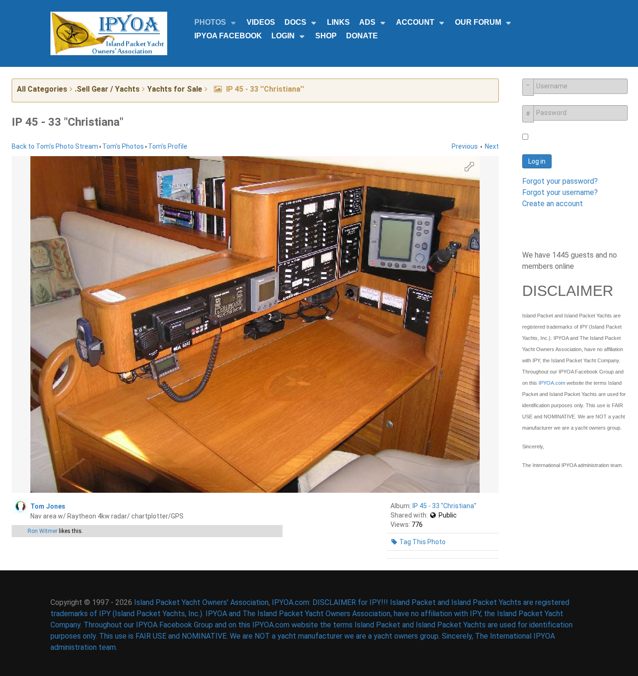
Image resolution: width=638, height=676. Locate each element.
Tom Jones (47, 506)
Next (492, 146)
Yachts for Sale (174, 89)
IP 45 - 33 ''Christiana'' (444, 506)
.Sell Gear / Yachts (107, 89)
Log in (537, 161)
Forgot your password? (560, 181)
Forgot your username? (560, 192)
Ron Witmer (42, 531)
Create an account (552, 203)
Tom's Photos (123, 146)
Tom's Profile (167, 146)
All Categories (42, 89)
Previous (465, 146)
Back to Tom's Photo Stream (55, 146)
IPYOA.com (552, 383)
